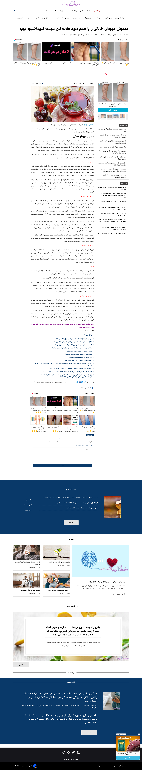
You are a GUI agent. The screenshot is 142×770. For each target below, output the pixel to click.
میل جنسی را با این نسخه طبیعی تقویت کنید (82, 508)
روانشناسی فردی (119, 18)
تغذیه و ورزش (55, 18)
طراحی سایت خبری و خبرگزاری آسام (22, 766)
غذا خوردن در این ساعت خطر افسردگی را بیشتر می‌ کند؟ (112, 130)
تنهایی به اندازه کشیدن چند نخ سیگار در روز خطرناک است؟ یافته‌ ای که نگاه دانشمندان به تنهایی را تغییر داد (112, 221)
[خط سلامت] (71, 4)
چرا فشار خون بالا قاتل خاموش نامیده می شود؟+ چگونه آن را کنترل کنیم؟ (113, 228)
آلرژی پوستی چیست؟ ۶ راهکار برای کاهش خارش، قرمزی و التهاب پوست (113, 142)
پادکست (54, 11)
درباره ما (66, 759)
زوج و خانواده (98, 18)
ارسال (62, 466)
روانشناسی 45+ (66, 18)
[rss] (78, 752)
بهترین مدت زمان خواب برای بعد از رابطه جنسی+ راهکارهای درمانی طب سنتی (70, 369)
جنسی (82, 11)
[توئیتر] (82, 382)
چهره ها (74, 11)
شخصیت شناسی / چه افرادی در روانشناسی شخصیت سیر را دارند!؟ (73, 345)
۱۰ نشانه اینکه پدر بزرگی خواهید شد (30, 590)
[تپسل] (106, 74)
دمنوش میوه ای (84, 388)
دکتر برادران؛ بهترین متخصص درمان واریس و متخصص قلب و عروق (114, 176)
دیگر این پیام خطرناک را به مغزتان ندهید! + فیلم (113, 147)
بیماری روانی (87, 18)
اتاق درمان (45, 18)
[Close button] (139, 734)
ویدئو (61, 11)
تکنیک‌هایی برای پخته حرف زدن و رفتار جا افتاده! (78, 354)
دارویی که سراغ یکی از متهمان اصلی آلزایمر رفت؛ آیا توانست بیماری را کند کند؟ (112, 152)
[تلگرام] (84, 382)
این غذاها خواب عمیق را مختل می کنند (59, 590)
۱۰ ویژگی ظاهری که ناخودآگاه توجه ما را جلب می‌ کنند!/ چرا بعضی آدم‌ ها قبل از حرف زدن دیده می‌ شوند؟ (113, 195)
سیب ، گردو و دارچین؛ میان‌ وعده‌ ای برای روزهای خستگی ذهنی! (113, 158)
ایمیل (60, 439)
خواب (37, 18)
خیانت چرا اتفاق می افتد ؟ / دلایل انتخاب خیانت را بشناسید (77, 502)
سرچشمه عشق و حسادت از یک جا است (107, 582)
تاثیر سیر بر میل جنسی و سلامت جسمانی (80, 357)
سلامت (89, 11)
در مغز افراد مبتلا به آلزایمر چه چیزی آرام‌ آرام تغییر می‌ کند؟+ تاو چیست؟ (112, 136)
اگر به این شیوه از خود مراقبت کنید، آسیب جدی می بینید (27, 563)
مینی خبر (30, 18)
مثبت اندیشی (77, 18)
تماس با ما (74, 759)
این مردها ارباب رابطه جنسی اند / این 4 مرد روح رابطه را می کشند (74, 339)
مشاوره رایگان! (112, 110)
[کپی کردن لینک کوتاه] (48, 382)
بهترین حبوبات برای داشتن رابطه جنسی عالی (79, 351)
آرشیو (71, 522)
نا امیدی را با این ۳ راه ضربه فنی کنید (59, 562)
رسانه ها (46, 11)
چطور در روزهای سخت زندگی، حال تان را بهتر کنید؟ (112, 233)
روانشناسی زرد (21, 18)
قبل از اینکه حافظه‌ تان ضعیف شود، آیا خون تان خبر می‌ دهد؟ (112, 188)
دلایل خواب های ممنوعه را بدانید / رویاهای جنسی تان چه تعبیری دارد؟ (72, 342)
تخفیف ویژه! (128, 758)
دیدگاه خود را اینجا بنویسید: (84, 446)
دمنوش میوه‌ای (89, 125)
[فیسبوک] (80, 382)
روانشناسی (97, 11)
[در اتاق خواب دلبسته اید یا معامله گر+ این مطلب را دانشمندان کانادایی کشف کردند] (112, 507)
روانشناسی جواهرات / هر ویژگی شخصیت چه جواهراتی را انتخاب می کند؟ (72, 348)
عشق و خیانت (108, 18)
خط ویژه (69, 489)
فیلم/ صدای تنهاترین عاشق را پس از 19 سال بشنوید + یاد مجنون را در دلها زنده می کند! (67, 372)
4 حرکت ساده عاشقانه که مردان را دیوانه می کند (78, 360)
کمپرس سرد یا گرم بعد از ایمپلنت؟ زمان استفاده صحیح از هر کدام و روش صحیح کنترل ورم (113, 170)
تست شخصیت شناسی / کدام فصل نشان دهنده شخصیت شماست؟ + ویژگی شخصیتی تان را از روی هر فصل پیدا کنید (63, 365)
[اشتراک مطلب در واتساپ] (77, 382)
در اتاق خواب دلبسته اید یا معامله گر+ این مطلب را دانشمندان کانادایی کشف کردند (69, 497)
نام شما (90, 439)
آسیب (68, 11)
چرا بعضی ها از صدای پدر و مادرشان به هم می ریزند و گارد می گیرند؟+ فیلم (112, 164)
